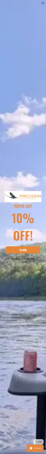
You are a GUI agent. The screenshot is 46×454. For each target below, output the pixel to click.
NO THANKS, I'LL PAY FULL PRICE (23, 258)
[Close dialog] (43, 3)
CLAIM (23, 250)
